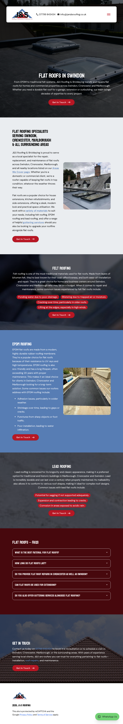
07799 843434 (47, 14)
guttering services (33, 222)
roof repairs (32, 660)
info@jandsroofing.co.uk (73, 14)
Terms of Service (45, 714)
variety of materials (36, 210)
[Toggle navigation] (108, 14)
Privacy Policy (26, 714)
